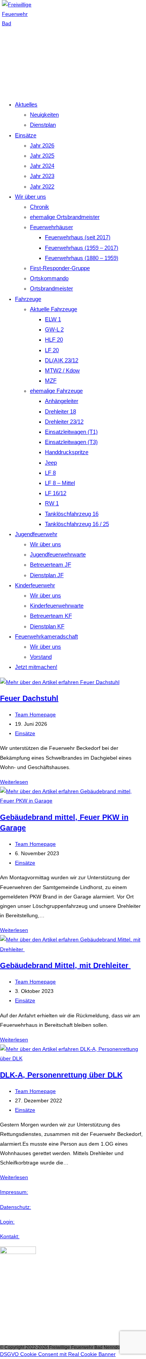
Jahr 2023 (42, 176)
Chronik (39, 207)
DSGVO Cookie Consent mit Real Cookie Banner (58, 1354)
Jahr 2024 (42, 166)
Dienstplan (43, 125)
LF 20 (52, 350)
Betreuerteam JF (50, 564)
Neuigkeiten (44, 114)
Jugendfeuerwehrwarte (58, 554)
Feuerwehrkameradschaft (46, 636)
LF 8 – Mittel (60, 483)
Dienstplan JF (47, 575)
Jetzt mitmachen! (36, 667)
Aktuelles (26, 104)
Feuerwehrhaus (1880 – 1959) (81, 258)
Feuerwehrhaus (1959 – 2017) (81, 248)
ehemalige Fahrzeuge (56, 391)
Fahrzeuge (28, 299)
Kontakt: (9, 1236)
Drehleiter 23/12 (64, 421)
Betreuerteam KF (51, 616)
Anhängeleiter (61, 401)
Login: (7, 1222)
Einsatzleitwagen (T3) (71, 442)
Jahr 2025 (42, 155)
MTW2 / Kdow (62, 370)
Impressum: (14, 1192)
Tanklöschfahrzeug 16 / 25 (77, 524)
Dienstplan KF (47, 626)
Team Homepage (35, 714)
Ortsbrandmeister (51, 288)
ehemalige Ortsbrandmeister (65, 217)
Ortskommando (49, 278)
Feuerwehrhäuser (51, 227)
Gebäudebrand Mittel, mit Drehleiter (65, 965)
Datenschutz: (15, 1207)
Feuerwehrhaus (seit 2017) (77, 237)
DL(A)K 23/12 (61, 360)
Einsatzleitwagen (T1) (71, 432)
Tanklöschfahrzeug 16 (71, 514)
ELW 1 (53, 319)
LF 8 (50, 473)
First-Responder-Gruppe (60, 268)
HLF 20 (54, 339)
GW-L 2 (54, 329)
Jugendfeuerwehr (36, 534)
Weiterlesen (14, 782)
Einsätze (25, 135)
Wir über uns (30, 196)
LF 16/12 (55, 493)
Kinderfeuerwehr (35, 585)
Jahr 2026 (42, 145)
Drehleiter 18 (60, 411)
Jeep (51, 462)
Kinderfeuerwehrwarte (56, 605)
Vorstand (41, 657)
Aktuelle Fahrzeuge (53, 309)
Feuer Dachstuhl (29, 698)
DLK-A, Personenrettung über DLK (61, 1075)
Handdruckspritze (66, 452)
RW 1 (52, 503)
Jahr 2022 (42, 186)
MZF (51, 380)
